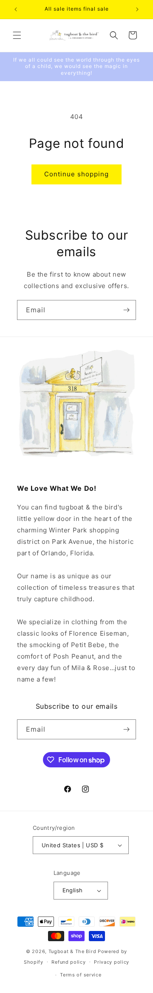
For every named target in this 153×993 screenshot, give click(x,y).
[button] (17, 35)
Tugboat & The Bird (72, 951)
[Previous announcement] (15, 9)
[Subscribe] (126, 310)
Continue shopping (76, 174)
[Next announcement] (137, 9)
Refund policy (68, 962)
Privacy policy (111, 962)
